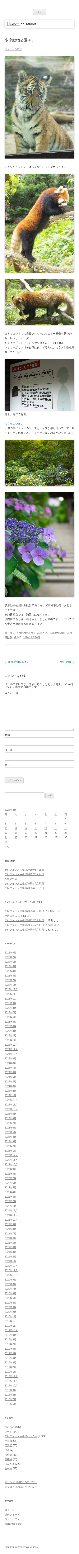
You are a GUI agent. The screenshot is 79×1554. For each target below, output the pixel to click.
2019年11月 (11, 1325)
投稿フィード (12, 1514)
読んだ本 (10, 1463)
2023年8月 (10, 1118)
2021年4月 (10, 1247)
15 (55, 828)
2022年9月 (10, 1169)
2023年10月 (11, 1109)
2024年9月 (10, 1058)
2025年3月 (10, 1030)
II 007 (51, 911)
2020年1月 (10, 1316)
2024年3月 (10, 1086)
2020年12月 (11, 1265)
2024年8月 (10, 1063)
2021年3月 (10, 1252)
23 (65, 832)
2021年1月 (10, 1261)
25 (16, 837)
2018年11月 (11, 1381)
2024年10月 (11, 1054)
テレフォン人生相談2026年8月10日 (24, 911)
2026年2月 (10, 980)
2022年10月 (11, 1164)
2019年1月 (10, 1371)
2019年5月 (10, 1353)
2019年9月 (10, 1334)
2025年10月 (11, 998)
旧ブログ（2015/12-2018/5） (21, 1482)
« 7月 (8, 846)
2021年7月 (10, 1233)
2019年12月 (11, 1321)
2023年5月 (10, 1132)
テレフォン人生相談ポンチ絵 (21, 1436)
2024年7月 (10, 1067)
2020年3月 (10, 1307)
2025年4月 (10, 1026)
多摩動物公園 (57, 632)
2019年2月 (10, 1367)
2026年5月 (10, 966)
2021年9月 (10, 1224)
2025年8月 (10, 1007)
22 (55, 832)
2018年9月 (10, 1390)
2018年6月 (10, 1404)
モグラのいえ (13, 423)
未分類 (8, 1454)
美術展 (8, 1459)
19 (26, 832)
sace (50, 925)
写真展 (8, 1445)
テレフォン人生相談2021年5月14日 (24, 920)
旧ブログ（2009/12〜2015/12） (22, 1486)
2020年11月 (11, 1270)
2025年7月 (10, 1012)
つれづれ (24, 632)
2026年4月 (10, 971)
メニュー (39, 12)
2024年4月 (10, 1081)
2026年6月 (10, 961)
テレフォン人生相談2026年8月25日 (24, 869)
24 (6, 837)
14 (45, 828)
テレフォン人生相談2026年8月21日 (24, 888)
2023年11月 (11, 1104)
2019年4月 (10, 1358)
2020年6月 (10, 1293)
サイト (9, 765)
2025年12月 (11, 989)
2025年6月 (10, 1017)
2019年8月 (10, 1339)
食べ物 (8, 1468)
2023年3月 (10, 1141)
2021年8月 (10, 1229)
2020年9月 (10, 1279)
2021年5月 (10, 1242)
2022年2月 (10, 1201)
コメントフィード (15, 1519)
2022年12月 (11, 1155)
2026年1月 (10, 984)
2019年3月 (10, 1362)
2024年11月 (11, 1049)
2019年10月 (11, 1330)
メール (9, 750)
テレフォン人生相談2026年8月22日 (24, 883)
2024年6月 (10, 1072)
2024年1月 (10, 1095)
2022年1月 (10, 1206)
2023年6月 (10, 1127)
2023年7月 (10, 1123)
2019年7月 (10, 1344)
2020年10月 (11, 1275)
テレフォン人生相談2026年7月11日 (24, 925)
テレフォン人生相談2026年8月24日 (24, 874)
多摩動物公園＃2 (16, 661)
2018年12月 (11, 1376)
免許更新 (67, 661)
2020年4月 (10, 1302)
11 (16, 828)
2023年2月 (10, 1146)
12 (26, 828)
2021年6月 (10, 1238)
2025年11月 (11, 994)
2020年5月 (10, 1298)
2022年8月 (10, 1173)
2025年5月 (10, 1021)
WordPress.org (13, 1523)
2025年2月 (10, 1035)
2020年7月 (10, 1288)
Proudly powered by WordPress (21, 1547)
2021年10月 (11, 1219)
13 (36, 828)
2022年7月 (10, 1178)
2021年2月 (10, 1256)
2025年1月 (10, 1040)
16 (65, 828)
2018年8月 (10, 1394)
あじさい (42, 632)
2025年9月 (10, 1003)
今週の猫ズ (11, 878)
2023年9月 (10, 1113)
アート (8, 1431)
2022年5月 (10, 1187)
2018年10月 (11, 1385)
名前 (7, 735)
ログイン (10, 1510)
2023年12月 (11, 1100)
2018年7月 (10, 1399)
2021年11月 (11, 1215)
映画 (7, 1450)
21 (45, 832)
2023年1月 (10, 1150)
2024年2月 (10, 1090)
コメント (12, 692)
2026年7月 (10, 957)
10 (6, 828)
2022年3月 (10, 1196)
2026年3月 (10, 975)
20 (36, 832)
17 (6, 832)
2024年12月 (11, 1044)
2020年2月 (10, 1311)
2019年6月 (10, 1348)
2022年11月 (11, 1159)
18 (16, 832)
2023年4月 (10, 1136)
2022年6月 (10, 1182)
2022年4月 (10, 1192)
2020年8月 (10, 1284)
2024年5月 (10, 1077)
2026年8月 (10, 952)
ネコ (7, 1440)
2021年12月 (11, 1210)
